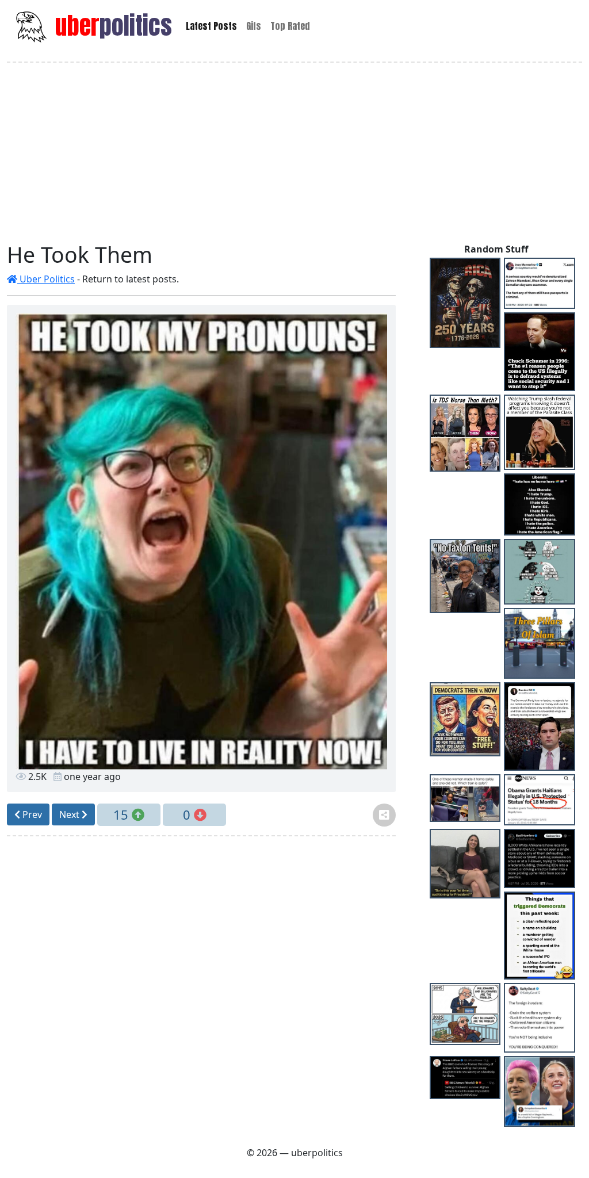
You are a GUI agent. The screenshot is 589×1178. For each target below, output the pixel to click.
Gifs (253, 26)
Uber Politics (46, 279)
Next (70, 814)
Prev (31, 814)
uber (110, 25)
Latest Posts (211, 26)
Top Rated (290, 26)
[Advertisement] (294, 152)
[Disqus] (201, 989)
